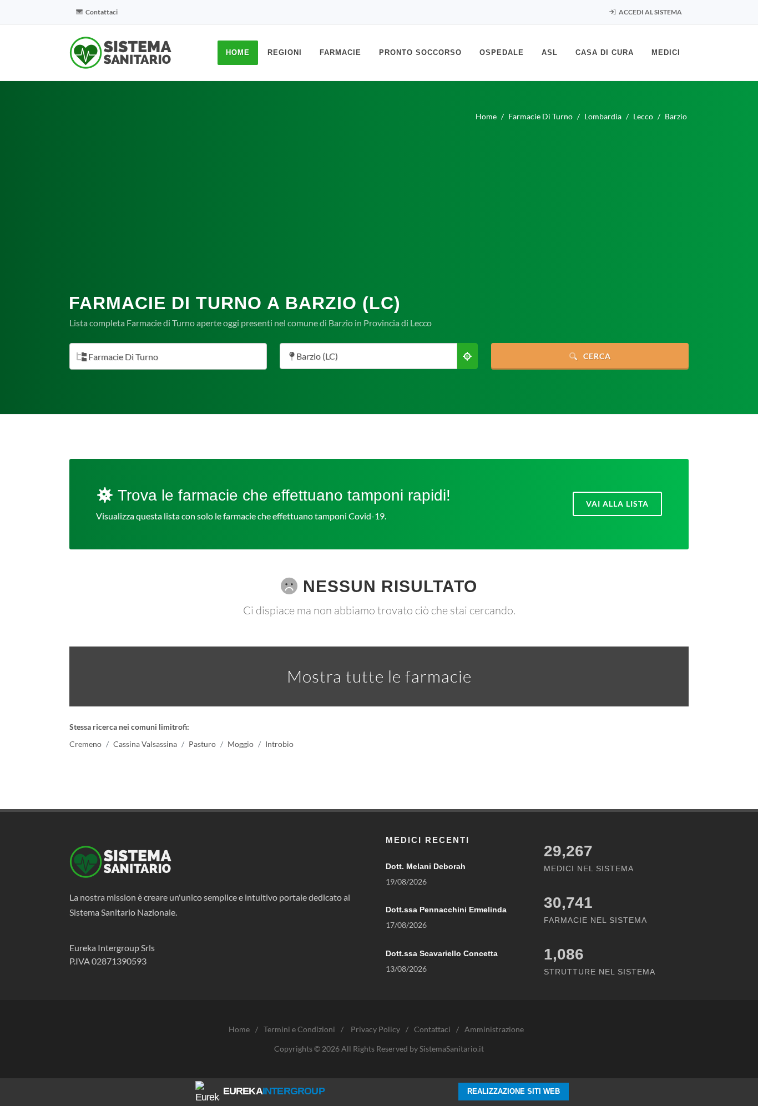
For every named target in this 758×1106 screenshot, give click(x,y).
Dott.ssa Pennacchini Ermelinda (446, 909)
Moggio (241, 744)
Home (239, 1029)
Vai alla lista (617, 503)
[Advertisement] (379, 203)
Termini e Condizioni (299, 1029)
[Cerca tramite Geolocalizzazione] (467, 356)
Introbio (279, 744)
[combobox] (168, 356)
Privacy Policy (375, 1029)
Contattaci (101, 12)
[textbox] (165, 357)
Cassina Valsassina (145, 744)
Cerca (596, 356)
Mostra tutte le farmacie (379, 676)
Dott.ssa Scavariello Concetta (442, 953)
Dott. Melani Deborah (426, 866)
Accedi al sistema (650, 12)
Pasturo (202, 744)
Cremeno (85, 744)
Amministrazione (494, 1029)
